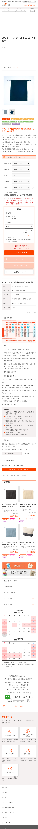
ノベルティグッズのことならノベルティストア (14, 11)
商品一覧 (32, 11)
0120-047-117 (23, 696)
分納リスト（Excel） (10, 404)
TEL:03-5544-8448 (18, 700)
